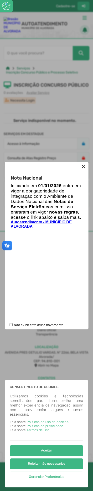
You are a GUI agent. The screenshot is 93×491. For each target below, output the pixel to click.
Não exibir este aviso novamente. (39, 325)
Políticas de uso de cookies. (48, 422)
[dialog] (46, 433)
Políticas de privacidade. (45, 426)
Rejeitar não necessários (46, 464)
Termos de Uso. (38, 430)
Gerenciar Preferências (46, 477)
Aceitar (46, 450)
